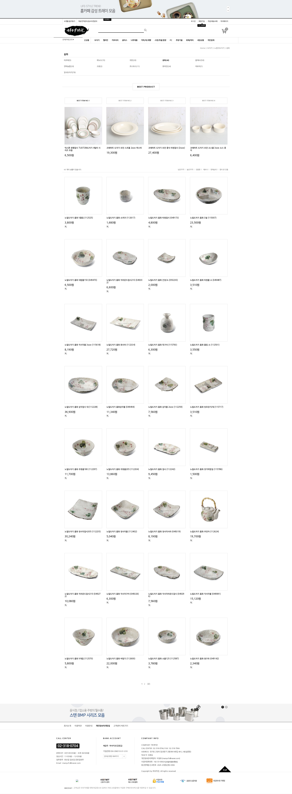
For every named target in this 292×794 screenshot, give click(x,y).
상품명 (198, 170)
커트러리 (115, 40)
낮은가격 (181, 170)
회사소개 (67, 726)
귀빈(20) (133, 60)
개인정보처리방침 (103, 726)
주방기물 (179, 40)
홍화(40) (165, 60)
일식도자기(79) (70, 72)
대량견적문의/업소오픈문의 (87, 21)
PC (171, 40)
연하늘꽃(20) (69, 66)
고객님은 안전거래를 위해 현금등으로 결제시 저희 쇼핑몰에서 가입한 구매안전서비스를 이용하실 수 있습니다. (114, 788)
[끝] (148, 684)
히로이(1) (199, 66)
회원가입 (202, 21)
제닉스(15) (101, 60)
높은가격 (190, 170)
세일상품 (200, 40)
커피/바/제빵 (146, 40)
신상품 (86, 40)
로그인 (193, 21)
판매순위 (214, 170)
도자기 (96, 40)
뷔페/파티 (190, 40)
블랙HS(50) (199, 60)
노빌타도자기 (219, 48)
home (202, 48)
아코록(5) (67, 60)
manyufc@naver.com (171, 759)
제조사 (205, 170)
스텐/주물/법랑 (160, 40)
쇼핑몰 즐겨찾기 (69, 21)
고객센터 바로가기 (120, 726)
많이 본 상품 (224, 170)
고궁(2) (99, 66)
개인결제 (211, 40)
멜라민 (105, 40)
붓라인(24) (166, 66)
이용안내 (88, 726)
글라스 (124, 40)
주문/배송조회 (212, 21)
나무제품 (134, 40)
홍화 (228, 48)
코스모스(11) (135, 66)
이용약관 (78, 726)
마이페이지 (224, 21)
